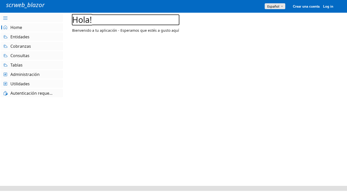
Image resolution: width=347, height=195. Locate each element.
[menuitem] (32, 18)
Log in (328, 6)
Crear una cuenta (306, 6)
